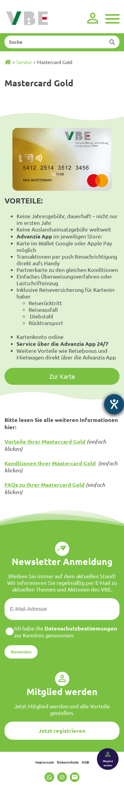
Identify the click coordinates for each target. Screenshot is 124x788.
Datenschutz (68, 762)
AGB (85, 762)
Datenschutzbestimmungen (81, 628)
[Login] (92, 18)
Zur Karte (62, 376)
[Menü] (112, 18)
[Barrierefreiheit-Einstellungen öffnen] (114, 404)
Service (24, 62)
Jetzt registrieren (62, 730)
